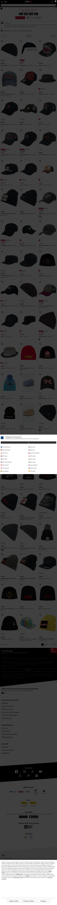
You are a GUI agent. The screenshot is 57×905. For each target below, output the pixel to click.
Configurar (43, 901)
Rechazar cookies (28, 901)
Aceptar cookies (13, 901)
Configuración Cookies (18, 877)
